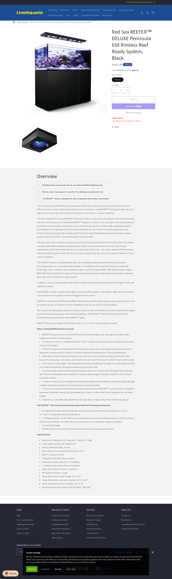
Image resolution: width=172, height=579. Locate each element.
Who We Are (126, 520)
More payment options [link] (133, 112)
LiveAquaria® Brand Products (133, 524)
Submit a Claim (23, 533)
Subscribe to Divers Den (96, 537)
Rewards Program (94, 520)
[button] (142, 12)
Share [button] (116, 127)
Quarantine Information (61, 533)
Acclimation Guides (59, 520)
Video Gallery (57, 537)
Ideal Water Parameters (61, 529)
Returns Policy (22, 529)
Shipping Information (25, 524)
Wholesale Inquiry (94, 529)
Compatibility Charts (60, 524)
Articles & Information (61, 515)
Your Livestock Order (25, 520)
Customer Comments (130, 529)
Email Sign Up (92, 524)
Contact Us (125, 515)
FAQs (19, 515)
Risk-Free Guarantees (95, 515)
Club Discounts (93, 533)
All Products (23, 22)
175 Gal (118, 80)
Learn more (71, 569)
